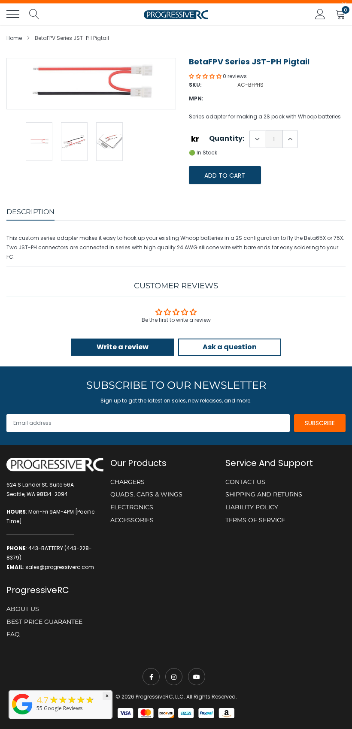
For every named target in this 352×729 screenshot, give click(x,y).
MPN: (196, 98)
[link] (151, 676)
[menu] (12, 14)
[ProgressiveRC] (22, 715)
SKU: (195, 84)
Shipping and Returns (263, 494)
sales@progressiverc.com (59, 567)
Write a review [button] (123, 347)
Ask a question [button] (230, 347)
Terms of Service (255, 520)
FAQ (13, 634)
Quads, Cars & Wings (146, 494)
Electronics (131, 507)
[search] (34, 14)
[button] (206, 76)
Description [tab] (30, 212)
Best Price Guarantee (44, 622)
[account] (320, 14)
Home (14, 38)
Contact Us (245, 482)
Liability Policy (251, 507)
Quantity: (226, 138)
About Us (22, 609)
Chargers (127, 482)
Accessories (132, 520)
